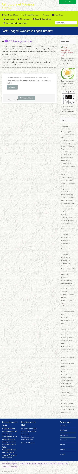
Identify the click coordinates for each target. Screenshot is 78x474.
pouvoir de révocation (10, 467)
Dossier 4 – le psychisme (68, 346)
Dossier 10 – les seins (67, 375)
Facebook (63, 430)
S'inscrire (71, 2)
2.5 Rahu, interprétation (67, 180)
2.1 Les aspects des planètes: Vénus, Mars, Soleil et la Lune (67, 157)
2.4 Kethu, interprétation (67, 177)
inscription (12, 87)
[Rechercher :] (66, 23)
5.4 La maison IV (65, 243)
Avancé (63, 329)
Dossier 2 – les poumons (68, 337)
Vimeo (62, 445)
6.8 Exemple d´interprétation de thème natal (67, 320)
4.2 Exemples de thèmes (67, 209)
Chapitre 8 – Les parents (67, 395)
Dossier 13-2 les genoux (67, 386)
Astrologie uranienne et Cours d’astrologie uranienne (29, 431)
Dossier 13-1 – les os (66, 383)
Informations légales (9, 464)
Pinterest (63, 440)
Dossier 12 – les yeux (67, 380)
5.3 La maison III (65, 240)
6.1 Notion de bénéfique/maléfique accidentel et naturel (67, 280)
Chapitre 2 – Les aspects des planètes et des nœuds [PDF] (67, 149)
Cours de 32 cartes (28, 443)
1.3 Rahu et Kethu (65, 143)
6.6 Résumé (64, 309)
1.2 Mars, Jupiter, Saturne (67, 140)
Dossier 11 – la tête (66, 377)
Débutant (64, 126)
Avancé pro (65, 392)
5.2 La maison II (65, 237)
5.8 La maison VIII (66, 254)
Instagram (64, 435)
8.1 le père (64, 398)
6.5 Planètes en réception (68, 306)
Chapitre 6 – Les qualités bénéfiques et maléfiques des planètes (68, 271)
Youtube (63, 425)
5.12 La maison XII (66, 266)
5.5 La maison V (65, 246)
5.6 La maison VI (65, 249)
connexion (64, 2)
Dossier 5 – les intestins (67, 349)
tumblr (62, 449)
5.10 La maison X (65, 260)
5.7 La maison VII (65, 251)
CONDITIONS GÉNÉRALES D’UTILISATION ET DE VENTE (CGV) (44, 464)
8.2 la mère (64, 401)
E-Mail (62, 454)
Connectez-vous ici (26, 98)
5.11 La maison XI (66, 263)
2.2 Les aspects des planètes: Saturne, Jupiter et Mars (68, 166)
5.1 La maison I (65, 234)
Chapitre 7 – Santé (66, 332)
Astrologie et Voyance (18, 4)
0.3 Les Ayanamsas (20, 41)
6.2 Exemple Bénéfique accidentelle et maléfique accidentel (68, 288)
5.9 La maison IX (65, 257)
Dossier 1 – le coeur (66, 335)
